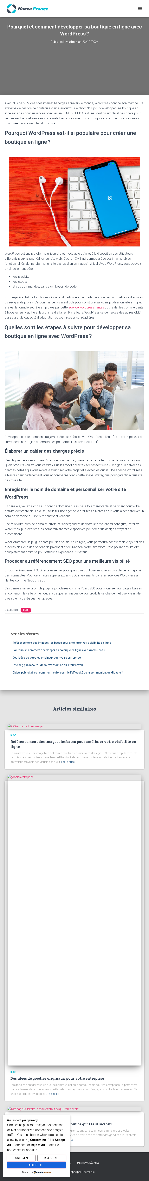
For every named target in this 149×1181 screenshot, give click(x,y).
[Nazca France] (29, 8)
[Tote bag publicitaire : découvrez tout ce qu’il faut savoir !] (43, 1108)
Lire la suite (67, 761)
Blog (26, 610)
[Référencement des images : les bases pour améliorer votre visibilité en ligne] (26, 726)
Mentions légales (88, 1162)
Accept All (36, 1165)
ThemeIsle (88, 1171)
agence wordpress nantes (86, 307)
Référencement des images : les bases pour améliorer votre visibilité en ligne (61, 642)
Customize (21, 1157)
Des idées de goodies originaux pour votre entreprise (46, 657)
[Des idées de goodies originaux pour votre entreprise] (74, 919)
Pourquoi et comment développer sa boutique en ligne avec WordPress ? (58, 650)
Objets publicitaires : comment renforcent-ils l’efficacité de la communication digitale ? (67, 672)
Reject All (51, 1157)
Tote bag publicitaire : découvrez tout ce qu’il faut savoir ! (48, 665)
